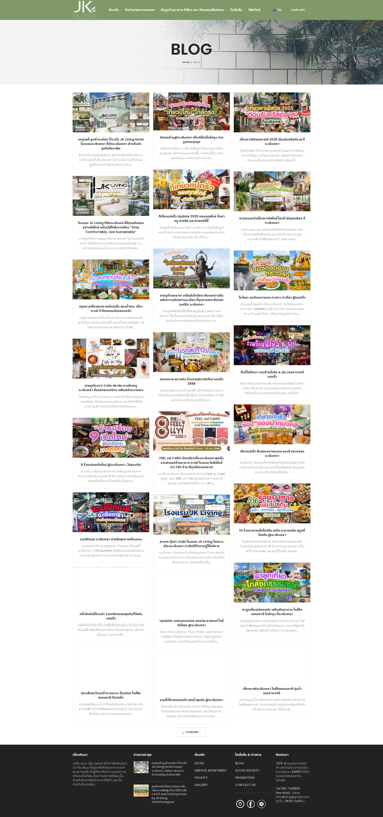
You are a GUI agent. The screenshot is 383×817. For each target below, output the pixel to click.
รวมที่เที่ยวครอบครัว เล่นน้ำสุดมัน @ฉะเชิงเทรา (191, 700)
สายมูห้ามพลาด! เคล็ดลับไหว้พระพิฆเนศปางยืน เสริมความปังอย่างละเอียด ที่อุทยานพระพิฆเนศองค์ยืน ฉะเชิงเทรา (191, 300)
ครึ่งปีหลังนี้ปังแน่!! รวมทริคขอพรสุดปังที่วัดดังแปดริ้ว (111, 616)
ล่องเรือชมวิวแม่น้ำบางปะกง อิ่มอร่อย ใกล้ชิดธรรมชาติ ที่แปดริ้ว (111, 695)
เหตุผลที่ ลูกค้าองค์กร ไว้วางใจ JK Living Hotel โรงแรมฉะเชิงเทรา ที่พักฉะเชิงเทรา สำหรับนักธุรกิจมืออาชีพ (111, 144)
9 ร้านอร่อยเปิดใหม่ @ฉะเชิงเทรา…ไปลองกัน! (111, 464)
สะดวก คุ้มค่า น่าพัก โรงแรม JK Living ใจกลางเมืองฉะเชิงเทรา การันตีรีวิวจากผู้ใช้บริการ (191, 543)
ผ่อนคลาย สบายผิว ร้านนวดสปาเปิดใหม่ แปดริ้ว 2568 (191, 381)
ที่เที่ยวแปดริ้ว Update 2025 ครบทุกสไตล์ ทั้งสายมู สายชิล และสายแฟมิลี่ (192, 218)
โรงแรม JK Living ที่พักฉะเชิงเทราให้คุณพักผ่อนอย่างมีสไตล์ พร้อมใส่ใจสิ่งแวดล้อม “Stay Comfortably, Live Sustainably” (111, 227)
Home (186, 62)
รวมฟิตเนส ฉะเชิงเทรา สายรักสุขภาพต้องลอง (111, 539)
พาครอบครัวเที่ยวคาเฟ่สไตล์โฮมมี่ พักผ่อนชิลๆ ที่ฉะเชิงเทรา (272, 220)
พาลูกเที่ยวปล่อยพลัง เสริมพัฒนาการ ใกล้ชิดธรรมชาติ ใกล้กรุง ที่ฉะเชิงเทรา (272, 611)
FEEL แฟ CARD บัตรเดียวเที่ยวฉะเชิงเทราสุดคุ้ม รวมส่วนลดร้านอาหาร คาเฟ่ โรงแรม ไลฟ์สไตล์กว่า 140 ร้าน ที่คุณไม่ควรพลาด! (191, 462)
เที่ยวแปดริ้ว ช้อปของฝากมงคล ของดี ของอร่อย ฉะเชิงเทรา (272, 453)
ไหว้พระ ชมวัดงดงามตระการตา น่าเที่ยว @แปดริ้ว (272, 297)
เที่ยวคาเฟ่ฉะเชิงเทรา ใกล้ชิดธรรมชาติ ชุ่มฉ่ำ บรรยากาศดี (272, 690)
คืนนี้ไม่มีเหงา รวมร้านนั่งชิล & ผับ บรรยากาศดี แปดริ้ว (272, 374)
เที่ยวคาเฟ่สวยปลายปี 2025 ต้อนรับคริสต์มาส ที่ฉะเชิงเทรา (272, 141)
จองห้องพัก (298, 10)
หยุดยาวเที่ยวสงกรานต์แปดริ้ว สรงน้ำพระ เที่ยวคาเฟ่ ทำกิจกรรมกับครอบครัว (111, 308)
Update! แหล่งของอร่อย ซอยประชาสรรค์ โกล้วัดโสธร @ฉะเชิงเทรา (192, 622)
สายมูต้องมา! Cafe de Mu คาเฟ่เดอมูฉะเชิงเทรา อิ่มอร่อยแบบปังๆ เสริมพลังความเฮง (111, 387)
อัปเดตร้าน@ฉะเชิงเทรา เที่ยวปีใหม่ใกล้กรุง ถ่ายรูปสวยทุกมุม (191, 139)
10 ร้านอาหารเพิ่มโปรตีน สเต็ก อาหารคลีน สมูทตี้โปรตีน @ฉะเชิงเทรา (272, 532)
